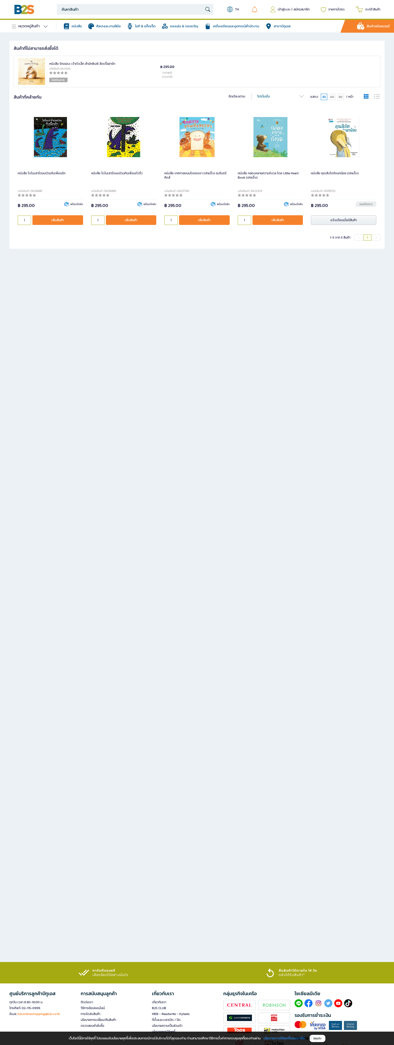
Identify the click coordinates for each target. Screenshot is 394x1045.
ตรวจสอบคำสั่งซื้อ (92, 1025)
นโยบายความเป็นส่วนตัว (167, 1025)
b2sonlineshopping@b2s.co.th (38, 1014)
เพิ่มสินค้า (57, 219)
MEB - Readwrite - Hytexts (171, 1014)
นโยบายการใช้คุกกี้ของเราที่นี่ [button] (284, 1038)
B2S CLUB (159, 1008)
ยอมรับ (317, 1038)
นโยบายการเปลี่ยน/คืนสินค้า (98, 1019)
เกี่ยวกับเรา (159, 1002)
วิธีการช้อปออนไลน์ (93, 1008)
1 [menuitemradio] (367, 237)
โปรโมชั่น (263, 96)
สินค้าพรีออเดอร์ (378, 26)
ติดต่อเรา (87, 1002)
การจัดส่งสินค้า (90, 1014)
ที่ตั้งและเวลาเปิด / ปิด (166, 1019)
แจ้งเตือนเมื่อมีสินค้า (343, 219)
